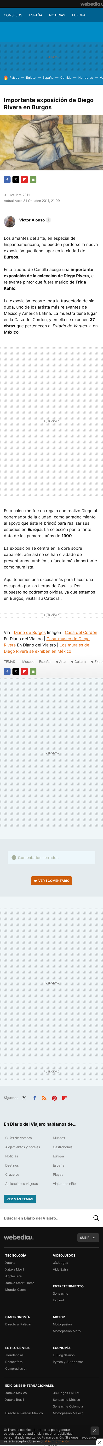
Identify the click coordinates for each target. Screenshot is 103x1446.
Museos (28, 661)
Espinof (58, 1300)
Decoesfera (14, 1362)
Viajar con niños (65, 1183)
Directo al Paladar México (24, 1413)
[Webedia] (91, 4)
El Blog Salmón (64, 1355)
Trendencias (14, 1355)
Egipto (31, 77)
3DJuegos (60, 1263)
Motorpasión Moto (67, 1331)
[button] (34, 220)
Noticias (57, 15)
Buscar (96, 1218)
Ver (53, 881)
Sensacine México (66, 1399)
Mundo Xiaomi (15, 1289)
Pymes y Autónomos (68, 1362)
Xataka (10, 1263)
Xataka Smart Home (19, 1283)
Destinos (12, 1165)
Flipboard (24, 179)
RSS (44, 1097)
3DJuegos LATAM (66, 1393)
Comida (65, 77)
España (35, 15)
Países (14, 77)
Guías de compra (18, 1138)
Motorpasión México (68, 1413)
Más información (57, 1441)
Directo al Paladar (18, 1324)
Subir (85, 1237)
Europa (78, 15)
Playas (58, 1174)
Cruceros (12, 1174)
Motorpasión (62, 1324)
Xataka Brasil (14, 1399)
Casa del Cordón (81, 632)
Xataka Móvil (14, 1269)
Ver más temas (19, 1199)
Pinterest (54, 1097)
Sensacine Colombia (68, 1406)
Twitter (15, 179)
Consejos (13, 15)
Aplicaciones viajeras (21, 1183)
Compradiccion (16, 1368)
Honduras (85, 77)
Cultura (80, 661)
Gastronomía (63, 1147)
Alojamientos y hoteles (22, 1147)
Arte (62, 661)
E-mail (33, 179)
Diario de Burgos (30, 632)
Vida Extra (60, 1269)
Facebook (7, 179)
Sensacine (60, 1293)
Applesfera (13, 1276)
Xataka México (16, 1393)
